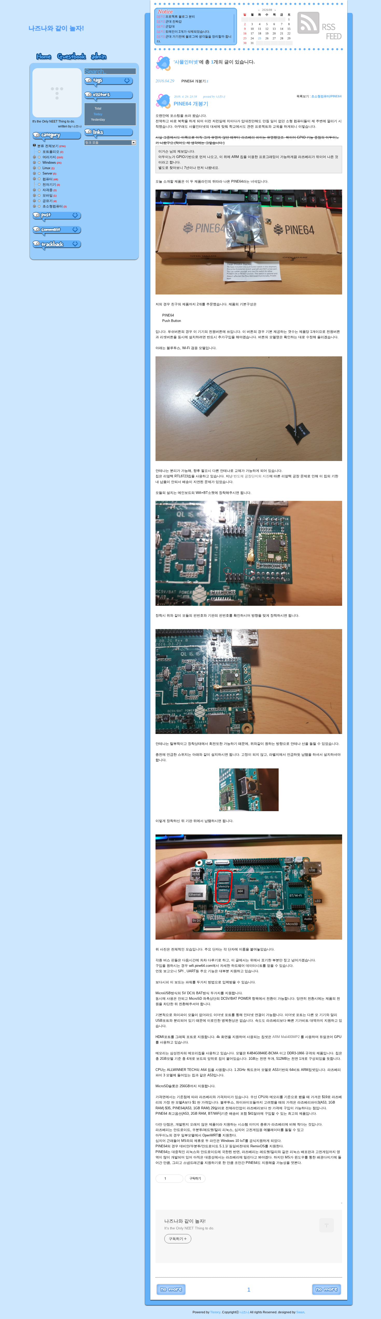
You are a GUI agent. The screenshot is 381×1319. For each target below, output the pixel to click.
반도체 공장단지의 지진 (251, 476)
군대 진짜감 (173, 21)
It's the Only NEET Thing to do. (189, 1228)
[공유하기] (171, 1179)
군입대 (170, 26)
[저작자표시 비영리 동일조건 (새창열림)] (213, 1179)
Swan (300, 1312)
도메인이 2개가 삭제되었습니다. (187, 31)
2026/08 (267, 9)
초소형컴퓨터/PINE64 (326, 96)
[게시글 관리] (177, 1179)
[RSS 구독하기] (320, 26)
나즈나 (244, 1312)
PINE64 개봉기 (193, 81)
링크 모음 (91, 142)
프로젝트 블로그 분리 (180, 16)
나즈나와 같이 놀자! (185, 1221)
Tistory (215, 1312)
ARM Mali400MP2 (286, 1037)
